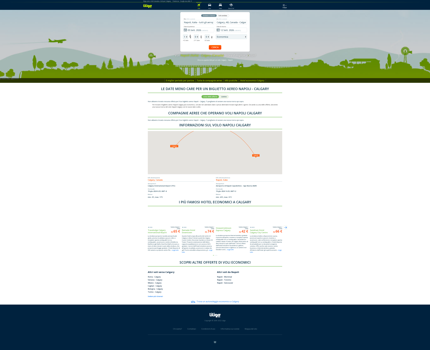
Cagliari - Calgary (155, 286)
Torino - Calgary (154, 292)
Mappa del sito (251, 329)
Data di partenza (189, 27)
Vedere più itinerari (155, 296)
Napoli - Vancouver (225, 283)
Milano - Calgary (154, 283)
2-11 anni (197, 40)
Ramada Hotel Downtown (188, 231)
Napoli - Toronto (224, 280)
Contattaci (191, 329)
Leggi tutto (175, 250)
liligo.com (146, 1)
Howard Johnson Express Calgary (223, 229)
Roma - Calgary (154, 277)
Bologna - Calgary (155, 289)
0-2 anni (207, 40)
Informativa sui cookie (230, 329)
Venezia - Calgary (155, 280)
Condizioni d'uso (208, 329)
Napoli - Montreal (224, 277)
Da (189, 19)
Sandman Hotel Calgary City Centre (259, 231)
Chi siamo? (177, 329)
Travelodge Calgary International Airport (157, 231)
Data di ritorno (221, 27)
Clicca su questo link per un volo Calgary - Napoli (215, 60)
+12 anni (185, 40)
